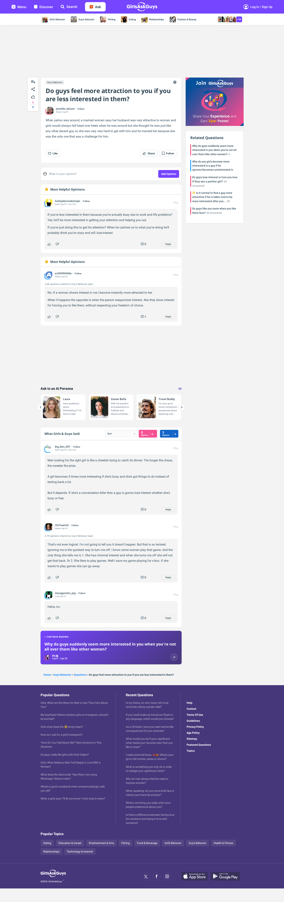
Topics (191, 750)
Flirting (111, 19)
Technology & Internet (80, 851)
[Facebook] (156, 876)
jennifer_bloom (65, 108)
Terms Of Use (195, 714)
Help (189, 702)
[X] (146, 876)
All (180, 388)
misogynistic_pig (65, 593)
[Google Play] (227, 876)
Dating (132, 19)
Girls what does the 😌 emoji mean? (62, 726)
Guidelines (193, 720)
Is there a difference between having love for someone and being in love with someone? (150, 818)
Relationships (156, 19)
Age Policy (193, 732)
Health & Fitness (223, 843)
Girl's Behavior (57, 19)
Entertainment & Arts (101, 843)
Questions (80, 674)
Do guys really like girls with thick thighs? (65, 754)
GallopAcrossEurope (67, 201)
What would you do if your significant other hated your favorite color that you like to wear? (149, 742)
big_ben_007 (62, 446)
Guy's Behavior (86, 19)
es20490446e (63, 273)
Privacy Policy (195, 726)
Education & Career (70, 843)
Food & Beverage (147, 843)
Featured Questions (199, 744)
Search (71, 7)
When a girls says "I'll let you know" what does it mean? (73, 798)
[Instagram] (167, 876)
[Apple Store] (196, 876)
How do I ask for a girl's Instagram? (61, 734)
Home (47, 674)
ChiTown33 (62, 525)
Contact (191, 708)
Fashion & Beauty (186, 19)
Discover (46, 7)
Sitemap (192, 738)
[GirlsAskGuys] (53, 876)
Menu (21, 7)
